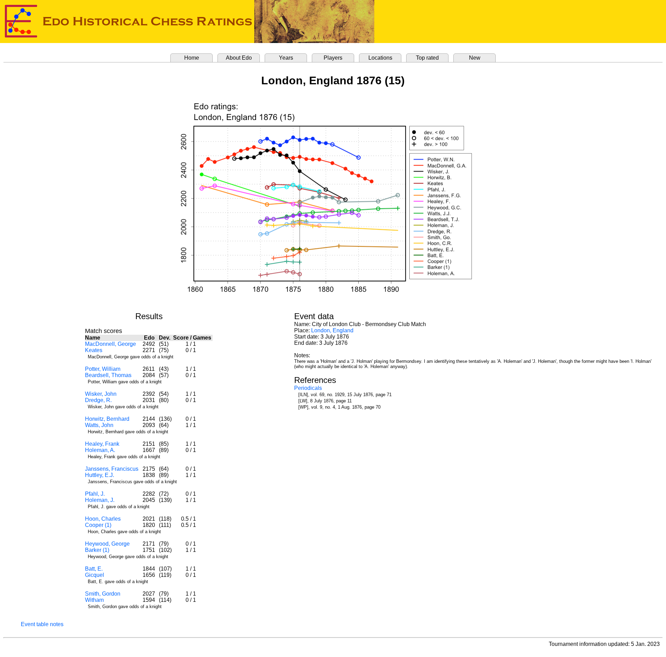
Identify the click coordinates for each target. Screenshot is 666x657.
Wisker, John (101, 394)
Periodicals (308, 388)
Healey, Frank (102, 444)
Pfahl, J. (95, 494)
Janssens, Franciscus (111, 469)
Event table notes (42, 624)
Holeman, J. (99, 500)
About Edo (239, 58)
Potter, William (102, 369)
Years (286, 58)
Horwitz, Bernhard (107, 419)
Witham (94, 600)
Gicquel (94, 575)
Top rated (427, 58)
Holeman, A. (100, 450)
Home (191, 58)
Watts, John (99, 425)
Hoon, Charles (103, 519)
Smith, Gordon (102, 594)
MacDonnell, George (110, 344)
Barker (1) (97, 550)
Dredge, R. (98, 400)
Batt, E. (94, 569)
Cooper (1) (98, 525)
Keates (93, 350)
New (474, 58)
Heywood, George (107, 544)
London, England (332, 330)
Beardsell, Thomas (108, 375)
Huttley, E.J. (99, 475)
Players (333, 58)
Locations (380, 58)
